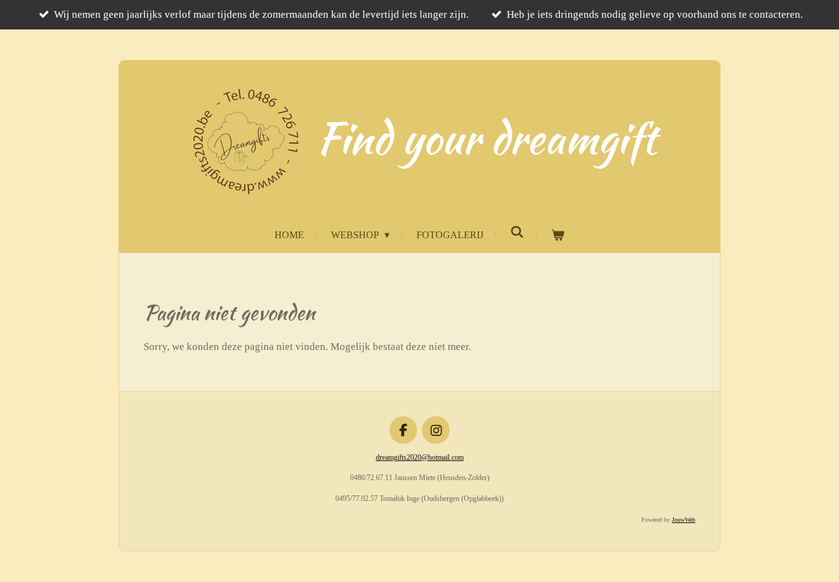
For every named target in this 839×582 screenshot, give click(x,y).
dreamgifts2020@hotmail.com (420, 457)
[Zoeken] (516, 232)
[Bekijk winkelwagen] (557, 235)
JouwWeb (683, 519)
